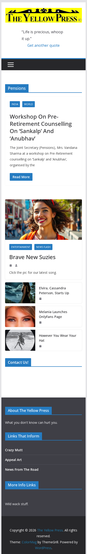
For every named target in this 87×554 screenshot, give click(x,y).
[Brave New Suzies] (43, 219)
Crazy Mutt (14, 450)
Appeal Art (13, 459)
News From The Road (22, 469)
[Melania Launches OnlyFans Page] (20, 316)
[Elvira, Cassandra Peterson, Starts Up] (20, 292)
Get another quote (43, 45)
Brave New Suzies (32, 257)
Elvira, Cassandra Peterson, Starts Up (54, 290)
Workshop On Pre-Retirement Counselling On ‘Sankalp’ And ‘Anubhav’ (41, 127)
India (15, 104)
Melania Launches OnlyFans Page (53, 314)
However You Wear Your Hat (57, 338)
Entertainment (20, 247)
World (28, 104)
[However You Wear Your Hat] (20, 340)
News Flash (43, 247)
